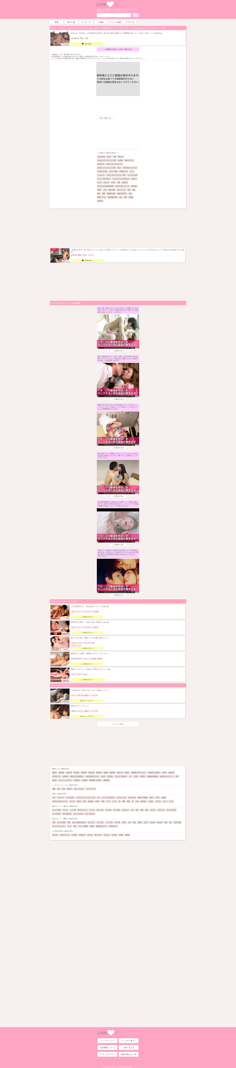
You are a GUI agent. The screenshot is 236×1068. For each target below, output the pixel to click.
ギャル (146, 822)
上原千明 (69, 772)
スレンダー (100, 822)
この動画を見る (118, 351)
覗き (120, 197)
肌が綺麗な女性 (112, 197)
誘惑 (125, 197)
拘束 (103, 801)
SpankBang (101, 156)
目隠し (97, 801)
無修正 (164, 797)
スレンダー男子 (171, 810)
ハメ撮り (151, 801)
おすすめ (55, 835)
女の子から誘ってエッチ (59, 801)
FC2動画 (74, 835)
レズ (53, 797)
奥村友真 (171, 772)
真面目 (140, 822)
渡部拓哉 (106, 780)
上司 (132, 810)
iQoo (119, 167)
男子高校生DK (67, 814)
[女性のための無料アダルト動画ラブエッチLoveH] (107, 6)
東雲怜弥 (99, 772)
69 (119, 801)
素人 (170, 822)
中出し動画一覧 (105, 118)
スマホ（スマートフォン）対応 (116, 175)
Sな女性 (152, 822)
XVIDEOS (82, 835)
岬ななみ (120, 156)
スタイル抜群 (61, 822)
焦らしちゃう (121, 190)
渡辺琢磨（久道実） (95, 780)
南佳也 (54, 780)
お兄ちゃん (125, 810)
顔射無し (100, 201)
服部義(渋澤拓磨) (153, 776)
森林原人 (77, 780)
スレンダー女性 (132, 175)
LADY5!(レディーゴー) (130, 167)
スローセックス (121, 797)
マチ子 (113, 182)
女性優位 (134, 186)
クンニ (132, 171)
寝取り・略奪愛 (143, 797)
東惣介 (54, 772)
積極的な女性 (111, 193)
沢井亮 (103, 776)
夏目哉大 (112, 772)
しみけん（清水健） (121, 776)
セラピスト (161, 810)
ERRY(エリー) (129, 160)
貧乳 (165, 822)
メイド (69, 826)
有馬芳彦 (61, 772)
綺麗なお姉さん (122, 193)
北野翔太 (84, 772)
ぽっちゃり (91, 822)
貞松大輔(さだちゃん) (92, 776)
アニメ (171, 801)
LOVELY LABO (102, 171)
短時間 (127, 835)
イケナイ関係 (113, 171)
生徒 (146, 810)
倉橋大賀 (65, 776)
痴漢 (123, 801)
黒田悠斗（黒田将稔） (77, 776)
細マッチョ (100, 810)
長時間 (131, 197)
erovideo (90, 835)
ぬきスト (134, 179)
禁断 (103, 193)
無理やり (69, 789)
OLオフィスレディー (58, 826)
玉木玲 (136, 776)
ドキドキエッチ (90, 789)
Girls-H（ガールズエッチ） (114, 164)
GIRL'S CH (101, 164)
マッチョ (92, 810)
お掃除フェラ (124, 171)
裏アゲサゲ (98, 835)
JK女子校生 (177, 822)
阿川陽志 (76, 772)
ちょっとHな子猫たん (104, 179)
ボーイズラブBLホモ (108, 797)
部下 (137, 810)
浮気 (105, 190)
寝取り (100, 190)
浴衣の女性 (111, 190)
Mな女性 (159, 822)
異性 (129, 190)
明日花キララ (113, 826)
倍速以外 (125, 182)
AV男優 (120, 160)
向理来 (127, 772)
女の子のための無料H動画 (105, 186)
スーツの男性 (56, 814)
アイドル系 (109, 822)
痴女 (133, 190)
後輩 (142, 810)
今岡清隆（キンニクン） (138, 772)
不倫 (118, 182)
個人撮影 (143, 801)
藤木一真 (120, 772)
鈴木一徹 (91, 772)
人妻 (114, 156)
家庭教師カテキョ (101, 826)
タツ (130, 776)
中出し (109, 156)
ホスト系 (108, 810)
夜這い (152, 797)
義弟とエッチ (102, 197)
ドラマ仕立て (70, 797)
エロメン (153, 810)
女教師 (92, 826)
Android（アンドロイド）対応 (107, 160)
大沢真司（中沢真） (154, 772)
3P (133, 801)
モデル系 (117, 822)
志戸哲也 (110, 776)
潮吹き (79, 801)
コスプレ (158, 801)
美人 (130, 193)
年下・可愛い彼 (90, 814)
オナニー (72, 801)
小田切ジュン (56, 776)
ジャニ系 (73, 810)
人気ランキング (65, 835)
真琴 (177, 776)
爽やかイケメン (82, 810)
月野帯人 (142, 776)
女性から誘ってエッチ (122, 186)
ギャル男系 (116, 810)
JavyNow (114, 835)
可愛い (124, 822)
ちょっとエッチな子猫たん (121, 179)
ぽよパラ (106, 182)
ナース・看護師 (83, 826)
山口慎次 (84, 780)
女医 (74, 826)
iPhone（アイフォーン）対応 (107, 167)
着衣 (99, 193)
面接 (128, 801)
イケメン (65, 810)
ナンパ (165, 801)
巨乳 (68, 822)
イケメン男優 (56, 810)
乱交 (137, 801)
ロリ (129, 822)
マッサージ (60, 797)
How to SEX (132, 797)
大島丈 (164, 772)
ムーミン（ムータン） (65, 780)
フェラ (100, 182)
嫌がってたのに (79, 789)
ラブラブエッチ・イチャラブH (85, 797)
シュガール (101, 175)
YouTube (106, 835)
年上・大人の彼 (78, 814)
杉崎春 (106, 772)
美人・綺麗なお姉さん (79, 822)
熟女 (134, 822)
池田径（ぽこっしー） (167, 776)
